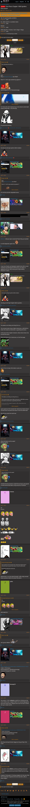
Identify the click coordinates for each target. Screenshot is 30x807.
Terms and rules (9, 799)
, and (8, 157)
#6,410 (28, 391)
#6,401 (28, 59)
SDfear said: (4, 290)
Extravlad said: (5, 394)
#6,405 (28, 236)
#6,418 (28, 698)
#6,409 (28, 365)
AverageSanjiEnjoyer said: (7, 598)
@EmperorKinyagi (8, 76)
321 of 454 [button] (15, 40)
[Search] (28, 1)
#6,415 (28, 595)
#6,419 (28, 725)
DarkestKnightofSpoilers (16, 618)
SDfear (12, 131)
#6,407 (28, 287)
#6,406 (28, 263)
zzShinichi (12, 750)
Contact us (3, 799)
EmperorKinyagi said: (6, 562)
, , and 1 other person (11, 127)
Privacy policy (17, 799)
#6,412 (28, 467)
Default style (4, 797)
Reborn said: (4, 62)
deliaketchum (14, 198)
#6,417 (28, 662)
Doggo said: (4, 178)
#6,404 (28, 212)
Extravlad (12, 309)
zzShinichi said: (5, 92)
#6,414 (28, 559)
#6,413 (28, 505)
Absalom (3, 10)
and (6, 219)
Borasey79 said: (5, 766)
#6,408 (28, 323)
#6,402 (28, 145)
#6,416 (28, 632)
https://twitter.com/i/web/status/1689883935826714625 (14, 666)
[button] (1, 1)
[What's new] (25, 1)
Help (22, 799)
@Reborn (3, 239)
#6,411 (28, 438)
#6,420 (28, 763)
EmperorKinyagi (14, 161)
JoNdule (12, 711)
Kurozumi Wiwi (14, 546)
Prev (9, 40)
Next (20, 40)
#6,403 (28, 175)
